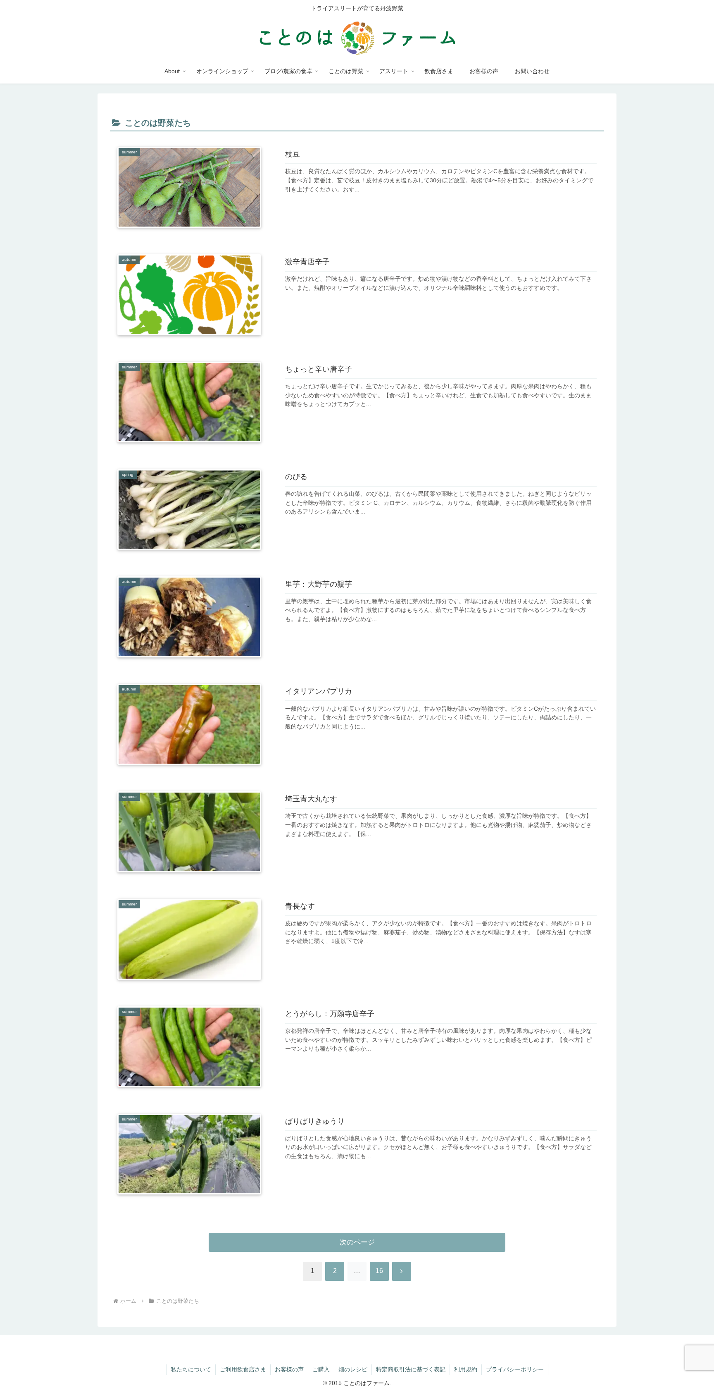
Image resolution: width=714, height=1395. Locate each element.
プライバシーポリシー (515, 1369)
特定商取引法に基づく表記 (410, 1369)
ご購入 (321, 1369)
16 (379, 1270)
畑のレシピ (352, 1369)
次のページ (357, 1242)
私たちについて (191, 1369)
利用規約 (465, 1369)
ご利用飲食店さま (243, 1369)
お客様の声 (289, 1369)
